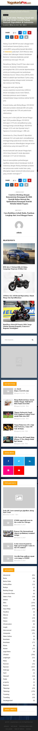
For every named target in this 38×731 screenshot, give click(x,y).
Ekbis (4, 603)
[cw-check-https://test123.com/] (8, 391)
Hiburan (5, 615)
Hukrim (5, 618)
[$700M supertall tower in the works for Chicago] (8, 522)
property (6, 682)
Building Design (8, 590)
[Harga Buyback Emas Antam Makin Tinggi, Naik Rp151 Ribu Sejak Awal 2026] (8, 402)
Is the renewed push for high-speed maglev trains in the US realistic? (24, 545)
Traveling (6, 694)
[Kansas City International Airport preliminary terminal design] (8, 533)
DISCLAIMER (9, 729)
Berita (5, 578)
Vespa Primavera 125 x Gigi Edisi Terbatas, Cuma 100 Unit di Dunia (24, 427)
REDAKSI (6, 726)
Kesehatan (6, 639)
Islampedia (6, 633)
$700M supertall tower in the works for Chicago (23, 521)
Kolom (5, 645)
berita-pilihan (7, 584)
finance (5, 606)
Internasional (7, 630)
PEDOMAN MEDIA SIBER (25, 726)
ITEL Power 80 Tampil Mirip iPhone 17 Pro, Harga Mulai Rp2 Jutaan (24, 439)
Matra (5, 661)
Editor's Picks (7, 596)
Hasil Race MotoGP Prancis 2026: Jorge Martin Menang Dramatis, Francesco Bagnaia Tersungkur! (17, 326)
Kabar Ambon (7, 636)
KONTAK (28, 729)
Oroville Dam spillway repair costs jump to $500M (24, 557)
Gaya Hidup (6, 609)
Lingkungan (6, 658)
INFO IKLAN (14, 726)
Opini (4, 673)
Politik (5, 679)
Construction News (9, 593)
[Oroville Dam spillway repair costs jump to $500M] (8, 558)
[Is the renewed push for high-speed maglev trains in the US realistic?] (8, 546)
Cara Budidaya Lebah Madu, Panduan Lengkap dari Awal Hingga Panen (19, 214)
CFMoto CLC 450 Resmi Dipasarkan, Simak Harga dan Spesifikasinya (18, 297)
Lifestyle (6, 655)
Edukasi (5, 600)
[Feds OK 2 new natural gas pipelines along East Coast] (19, 497)
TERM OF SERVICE (19, 729)
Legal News (7, 651)
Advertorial (6, 575)
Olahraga (6, 670)
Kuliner (5, 648)
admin (7, 25)
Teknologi (6, 688)
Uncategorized (7, 700)
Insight (5, 627)
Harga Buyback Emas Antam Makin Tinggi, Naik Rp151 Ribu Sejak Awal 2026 (24, 402)
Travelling (6, 697)
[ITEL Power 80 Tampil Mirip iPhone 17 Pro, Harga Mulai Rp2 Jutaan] (8, 439)
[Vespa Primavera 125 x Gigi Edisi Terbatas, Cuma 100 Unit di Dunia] (8, 427)
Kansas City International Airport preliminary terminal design (24, 533)
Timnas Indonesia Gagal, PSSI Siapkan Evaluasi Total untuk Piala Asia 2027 (24, 414)
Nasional (6, 664)
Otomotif (6, 15)
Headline (6, 612)
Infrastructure (7, 624)
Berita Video (7, 581)
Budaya (5, 587)
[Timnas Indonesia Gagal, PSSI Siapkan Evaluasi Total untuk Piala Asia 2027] (8, 414)
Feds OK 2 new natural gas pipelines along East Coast (18, 511)
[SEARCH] (32, 340)
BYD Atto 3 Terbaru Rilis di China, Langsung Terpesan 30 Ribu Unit (15, 268)
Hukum (5, 621)
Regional (6, 685)
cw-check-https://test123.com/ (21, 390)
